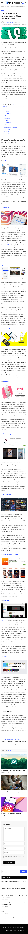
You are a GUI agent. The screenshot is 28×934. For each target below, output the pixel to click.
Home (2, 6)
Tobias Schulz (9, 22)
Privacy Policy (13, 930)
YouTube (6, 600)
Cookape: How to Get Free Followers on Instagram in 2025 (11, 814)
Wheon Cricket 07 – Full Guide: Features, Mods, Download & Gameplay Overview (14, 896)
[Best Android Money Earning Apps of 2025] (14, 782)
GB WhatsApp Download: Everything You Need (13, 770)
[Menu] (2, 2)
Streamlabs (7, 494)
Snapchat (6, 329)
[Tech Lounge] (14, 2)
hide (14, 104)
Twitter (5, 161)
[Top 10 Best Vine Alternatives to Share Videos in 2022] (14, 33)
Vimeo (6, 657)
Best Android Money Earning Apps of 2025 (12, 792)
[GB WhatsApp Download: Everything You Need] (14, 761)
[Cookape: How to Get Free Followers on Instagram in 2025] (14, 804)
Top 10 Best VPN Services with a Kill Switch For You (7, 742)
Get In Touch (21, 930)
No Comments (17, 24)
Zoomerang (7, 434)
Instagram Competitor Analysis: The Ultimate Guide (13, 917)
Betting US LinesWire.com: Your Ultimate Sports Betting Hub (14, 882)
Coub (5, 262)
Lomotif (6, 381)
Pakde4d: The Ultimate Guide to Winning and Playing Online (13, 910)
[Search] (26, 2)
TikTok (8, 245)
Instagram (6, 207)
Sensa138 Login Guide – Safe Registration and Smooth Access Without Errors (13, 903)
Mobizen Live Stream (10, 554)
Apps (3, 10)
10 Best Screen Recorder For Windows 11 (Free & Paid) (20, 743)
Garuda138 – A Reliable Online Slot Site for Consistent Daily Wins (13, 889)
